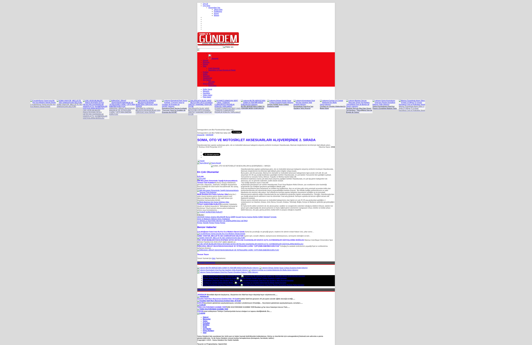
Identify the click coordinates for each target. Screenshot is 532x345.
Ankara (207, 217)
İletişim (216, 15)
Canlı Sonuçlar (214, 68)
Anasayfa (214, 58)
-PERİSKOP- (202, 295)
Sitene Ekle (218, 10)
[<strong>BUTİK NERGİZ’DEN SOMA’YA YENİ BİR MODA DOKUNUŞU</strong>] (228, 268)
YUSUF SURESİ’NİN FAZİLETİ (208, 204)
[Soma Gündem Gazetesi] (218, 45)
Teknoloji (206, 76)
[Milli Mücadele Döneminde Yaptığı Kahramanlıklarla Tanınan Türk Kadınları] (218, 192)
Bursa (228, 217)
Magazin (206, 91)
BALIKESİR (221, 217)
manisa (250, 217)
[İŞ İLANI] (201, 178)
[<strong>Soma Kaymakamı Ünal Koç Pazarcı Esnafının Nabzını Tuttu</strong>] (227, 272)
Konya (244, 217)
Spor (204, 66)
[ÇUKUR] (201, 305)
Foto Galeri (207, 97)
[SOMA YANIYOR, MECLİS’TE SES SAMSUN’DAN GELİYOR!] (221, 238)
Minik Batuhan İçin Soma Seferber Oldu (212, 194)
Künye (216, 13)
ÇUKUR (200, 303)
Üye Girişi (206, 6)
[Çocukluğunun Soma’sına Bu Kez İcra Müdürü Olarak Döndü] (221, 234)
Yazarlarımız (207, 78)
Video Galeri (207, 95)
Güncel (205, 60)
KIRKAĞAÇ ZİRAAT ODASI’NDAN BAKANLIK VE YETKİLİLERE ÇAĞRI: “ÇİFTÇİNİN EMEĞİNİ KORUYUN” (238, 246)
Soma (205, 321)
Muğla (255, 217)
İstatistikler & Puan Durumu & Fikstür (222, 70)
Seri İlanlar (207, 80)
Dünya (205, 64)
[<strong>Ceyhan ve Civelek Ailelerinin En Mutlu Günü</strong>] (273, 270)
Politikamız (218, 11)
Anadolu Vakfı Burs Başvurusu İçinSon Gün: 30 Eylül (218, 299)
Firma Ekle (212, 86)
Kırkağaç (206, 323)
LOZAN (200, 311)
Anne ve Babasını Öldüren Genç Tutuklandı (213, 219)
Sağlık (205, 74)
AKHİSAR (209, 135)
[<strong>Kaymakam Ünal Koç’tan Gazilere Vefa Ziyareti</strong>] (223, 270)
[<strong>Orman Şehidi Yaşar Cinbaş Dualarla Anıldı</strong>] (283, 268)
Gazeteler (206, 93)
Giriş (213, 258)
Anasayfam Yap (214, 8)
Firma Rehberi (208, 84)
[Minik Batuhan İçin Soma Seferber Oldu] (213, 202)
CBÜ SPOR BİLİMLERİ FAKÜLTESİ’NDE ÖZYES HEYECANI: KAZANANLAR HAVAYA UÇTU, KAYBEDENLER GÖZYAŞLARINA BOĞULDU (250, 240)
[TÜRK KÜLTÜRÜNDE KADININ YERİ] (212, 309)
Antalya (214, 217)
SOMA (260, 217)
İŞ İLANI (200, 177)
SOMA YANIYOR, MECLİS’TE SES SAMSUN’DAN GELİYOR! (220, 236)
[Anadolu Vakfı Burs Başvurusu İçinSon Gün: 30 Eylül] (219, 301)
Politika (205, 72)
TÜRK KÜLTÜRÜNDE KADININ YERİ (211, 307)
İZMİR (233, 217)
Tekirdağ (266, 217)
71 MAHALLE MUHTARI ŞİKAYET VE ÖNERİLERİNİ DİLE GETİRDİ (222, 221)
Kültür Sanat (207, 89)
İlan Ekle (211, 82)
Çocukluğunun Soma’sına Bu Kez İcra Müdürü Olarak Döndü (221, 232)
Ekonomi (206, 62)
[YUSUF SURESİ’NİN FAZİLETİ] (209, 212)
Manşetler (207, 319)
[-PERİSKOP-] (203, 297)
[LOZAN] (201, 313)
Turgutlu (273, 217)
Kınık (205, 327)
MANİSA (206, 325)
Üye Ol (205, 4)
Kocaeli (238, 217)
